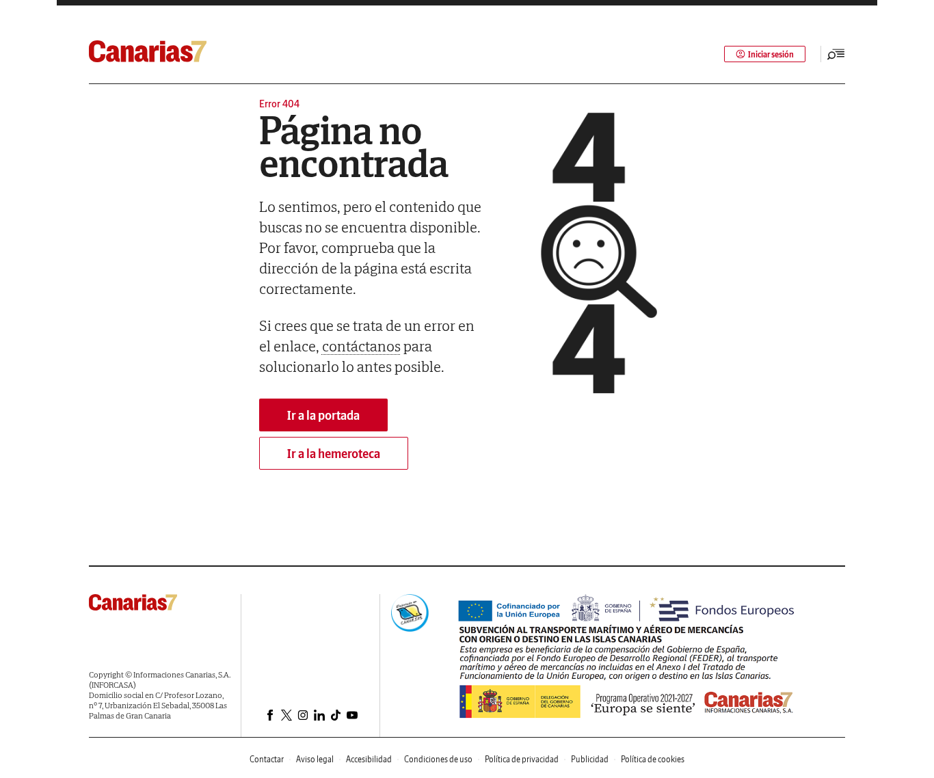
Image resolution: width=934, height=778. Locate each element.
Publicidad (590, 759)
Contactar (267, 759)
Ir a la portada (323, 415)
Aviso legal (315, 759)
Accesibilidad (369, 759)
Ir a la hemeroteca (333, 453)
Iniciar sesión (771, 54)
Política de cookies (652, 759)
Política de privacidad (522, 759)
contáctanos (361, 346)
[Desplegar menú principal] (836, 54)
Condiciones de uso (438, 759)
